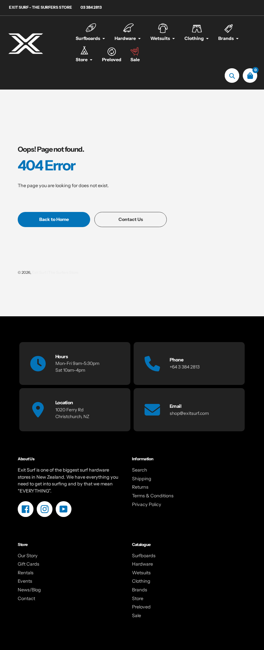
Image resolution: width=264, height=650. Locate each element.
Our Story (28, 556)
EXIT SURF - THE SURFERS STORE (40, 7)
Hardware (142, 564)
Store (137, 598)
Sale (136, 615)
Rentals (25, 573)
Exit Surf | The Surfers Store (55, 272)
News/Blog (29, 590)
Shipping (141, 479)
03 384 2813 (91, 7)
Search (139, 470)
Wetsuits (141, 573)
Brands (139, 590)
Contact (26, 598)
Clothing (141, 581)
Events (25, 581)
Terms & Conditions (153, 496)
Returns (140, 487)
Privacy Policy (146, 504)
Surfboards (144, 556)
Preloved (141, 607)
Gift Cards (28, 564)
